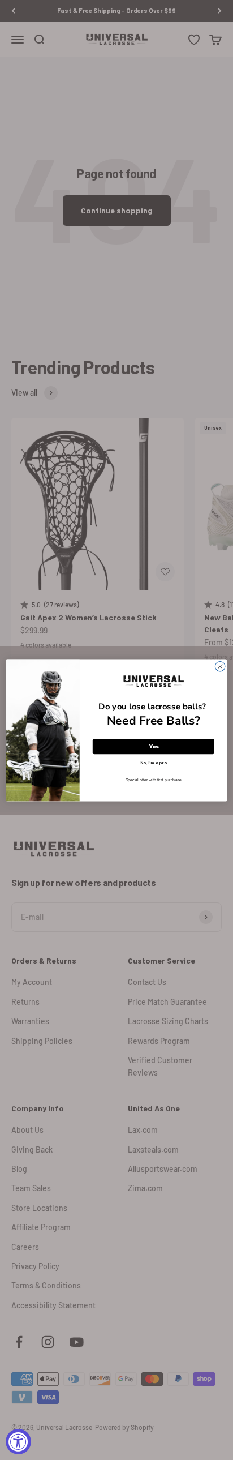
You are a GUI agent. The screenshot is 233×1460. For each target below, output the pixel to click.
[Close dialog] (220, 666)
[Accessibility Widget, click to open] (18, 1441)
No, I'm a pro (153, 762)
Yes (153, 746)
